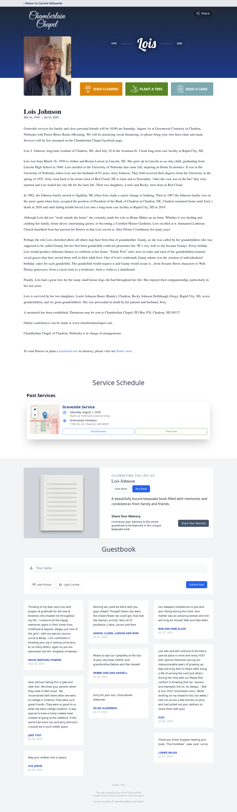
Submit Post (196, 584)
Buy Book (141, 488)
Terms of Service (128, 795)
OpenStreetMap (122, 801)
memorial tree (68, 351)
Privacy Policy (108, 795)
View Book (121, 488)
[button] (44, 415)
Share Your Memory (193, 523)
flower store (124, 351)
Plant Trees (171, 431)
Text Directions (98, 431)
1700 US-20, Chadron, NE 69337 (89, 424)
